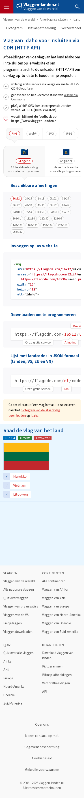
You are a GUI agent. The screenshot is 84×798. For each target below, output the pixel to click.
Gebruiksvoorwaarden (42, 769)
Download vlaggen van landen (57, 655)
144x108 (17, 225)
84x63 (53, 212)
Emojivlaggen (12, 623)
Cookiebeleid (42, 758)
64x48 (16, 212)
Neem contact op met (42, 735)
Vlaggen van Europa (55, 606)
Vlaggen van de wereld (41, 9)
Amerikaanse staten (54, 19)
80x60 (40, 212)
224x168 (62, 225)
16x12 (16, 198)
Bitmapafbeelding (42, 28)
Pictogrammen (52, 666)
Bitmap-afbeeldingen (57, 675)
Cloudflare (25, 88)
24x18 (40, 198)
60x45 (65, 205)
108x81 (17, 218)
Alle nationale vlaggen (18, 589)
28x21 (53, 198)
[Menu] (6, 6)
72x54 (28, 212)
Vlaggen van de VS (16, 615)
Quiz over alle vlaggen (18, 653)
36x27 (16, 205)
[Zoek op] (77, 6)
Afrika (7, 661)
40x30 (28, 205)
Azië (6, 669)
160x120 (32, 225)
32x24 (65, 198)
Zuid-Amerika (12, 703)
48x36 (40, 205)
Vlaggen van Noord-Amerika (61, 615)
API (44, 691)
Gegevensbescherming (42, 747)
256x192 (17, 231)
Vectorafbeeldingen (56, 683)
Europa (8, 678)
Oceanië (9, 695)
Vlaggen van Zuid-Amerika (60, 631)
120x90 (44, 218)
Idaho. (35, 415)
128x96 (58, 218)
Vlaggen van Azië (54, 598)
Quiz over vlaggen (15, 598)
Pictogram (14, 28)
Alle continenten (53, 581)
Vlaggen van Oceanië (56, 623)
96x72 (65, 212)
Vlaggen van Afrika (55, 589)
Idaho (76, 19)
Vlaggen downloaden (17, 631)
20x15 (28, 198)
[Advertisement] (42, 532)
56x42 (53, 205)
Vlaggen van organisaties (20, 606)
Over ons (42, 724)
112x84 (30, 218)
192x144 (47, 225)
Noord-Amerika (13, 686)
